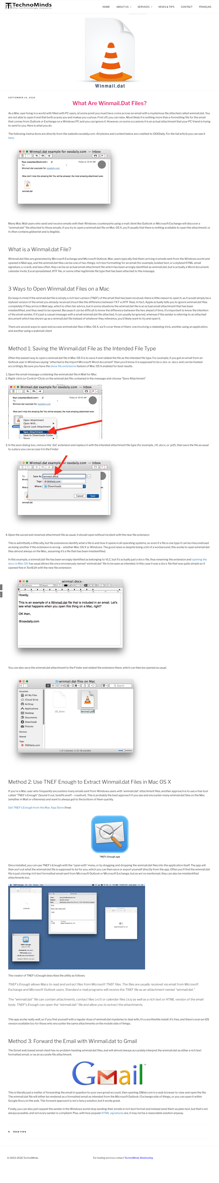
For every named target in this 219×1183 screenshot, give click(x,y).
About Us (122, 6)
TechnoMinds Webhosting (138, 1157)
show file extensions (63, 366)
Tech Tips (20, 1132)
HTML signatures (113, 1113)
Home (106, 6)
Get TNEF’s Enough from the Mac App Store (36, 807)
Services (144, 6)
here (11, 138)
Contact (186, 6)
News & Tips (166, 6)
